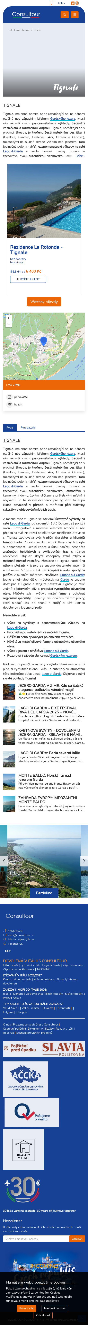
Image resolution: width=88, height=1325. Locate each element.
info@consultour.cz (20, 935)
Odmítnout (43, 1315)
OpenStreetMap (11, 379)
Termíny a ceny (28, 279)
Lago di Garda (13, 151)
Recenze (8, 1033)
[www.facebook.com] (72, 3)
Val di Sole (10, 1008)
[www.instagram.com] (77, 3)
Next (84, 861)
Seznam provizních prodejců (34, 1033)
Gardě (64, 580)
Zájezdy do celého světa (18, 969)
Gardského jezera (62, 119)
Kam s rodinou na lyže (17, 979)
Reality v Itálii (64, 1029)
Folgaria (8, 1012)
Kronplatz (64, 1008)
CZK (60, 3)
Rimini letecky (54, 994)
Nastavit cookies (55, 1308)
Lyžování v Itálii (30, 965)
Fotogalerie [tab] (28, 428)
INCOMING (43, 969)
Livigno (22, 1012)
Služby (49, 1029)
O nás (7, 1025)
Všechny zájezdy (44, 301)
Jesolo (7, 994)
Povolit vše (26, 1308)
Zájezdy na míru (73, 965)
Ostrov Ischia (34, 994)
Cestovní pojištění (14, 1029)
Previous (4, 861)
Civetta (48, 1008)
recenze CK (15, 944)
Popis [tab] (10, 428)
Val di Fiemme (31, 1008)
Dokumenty (35, 1029)
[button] (44, 341)
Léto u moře (11, 965)
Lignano (18, 994)
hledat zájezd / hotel (21, 939)
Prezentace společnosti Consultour (35, 1025)
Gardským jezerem (63, 656)
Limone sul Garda (72, 575)
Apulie (17, 998)
